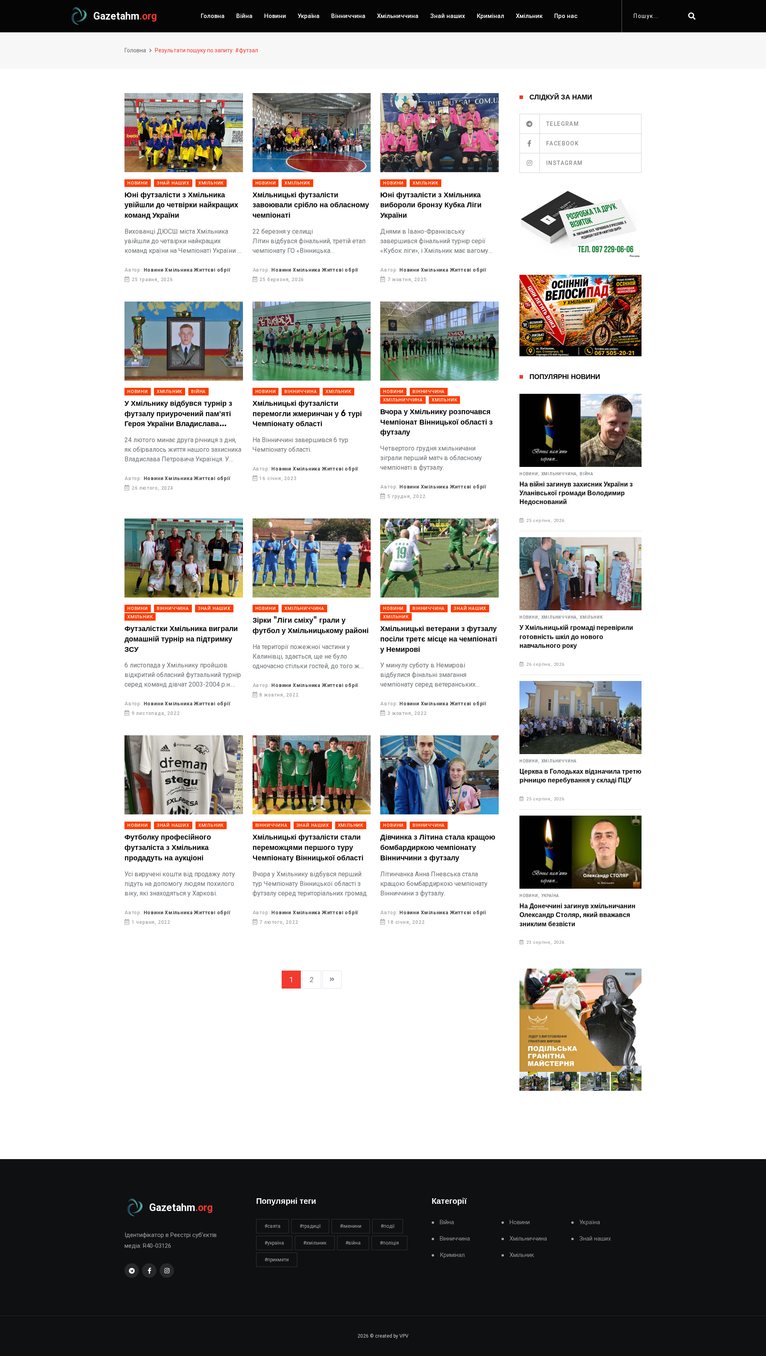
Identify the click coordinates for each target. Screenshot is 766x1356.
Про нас (566, 16)
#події (388, 1226)
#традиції (310, 1226)
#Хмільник (314, 1243)
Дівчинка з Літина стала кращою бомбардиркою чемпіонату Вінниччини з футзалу (437, 847)
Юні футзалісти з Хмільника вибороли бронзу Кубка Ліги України (431, 205)
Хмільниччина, (559, 474)
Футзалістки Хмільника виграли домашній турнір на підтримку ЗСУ (181, 639)
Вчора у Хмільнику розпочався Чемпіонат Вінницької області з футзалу (436, 422)
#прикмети (277, 1260)
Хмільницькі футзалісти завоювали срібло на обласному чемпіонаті (311, 205)
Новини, (529, 474)
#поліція (389, 1243)
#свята (272, 1226)
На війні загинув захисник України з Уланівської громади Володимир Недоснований (576, 493)
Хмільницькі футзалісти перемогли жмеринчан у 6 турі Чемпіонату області (307, 414)
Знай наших (447, 16)
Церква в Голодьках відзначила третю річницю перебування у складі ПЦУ (580, 776)
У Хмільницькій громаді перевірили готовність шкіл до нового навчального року (576, 636)
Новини (275, 16)
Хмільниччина (398, 16)
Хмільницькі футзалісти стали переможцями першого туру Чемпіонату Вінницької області (308, 847)
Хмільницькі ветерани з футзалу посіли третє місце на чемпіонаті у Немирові (438, 639)
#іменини (350, 1226)
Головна (213, 16)
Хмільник (529, 16)
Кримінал (490, 16)
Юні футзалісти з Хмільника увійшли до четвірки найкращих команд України (181, 205)
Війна (244, 16)
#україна (274, 1243)
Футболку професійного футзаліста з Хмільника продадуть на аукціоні (167, 847)
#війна (353, 1243)
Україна (309, 16)
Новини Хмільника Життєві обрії (187, 270)
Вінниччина (348, 16)
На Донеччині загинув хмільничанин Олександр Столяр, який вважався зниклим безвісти (577, 915)
